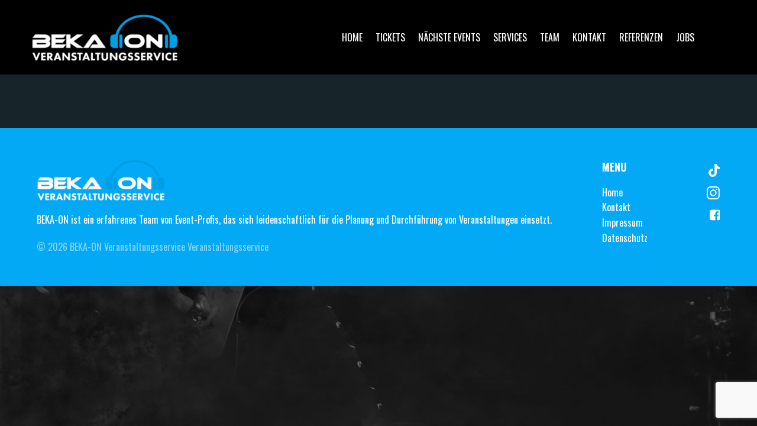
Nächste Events (449, 37)
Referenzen (641, 37)
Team (549, 37)
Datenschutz (625, 238)
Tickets (390, 37)
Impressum (622, 222)
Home (352, 37)
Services (510, 37)
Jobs (685, 37)
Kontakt (589, 37)
